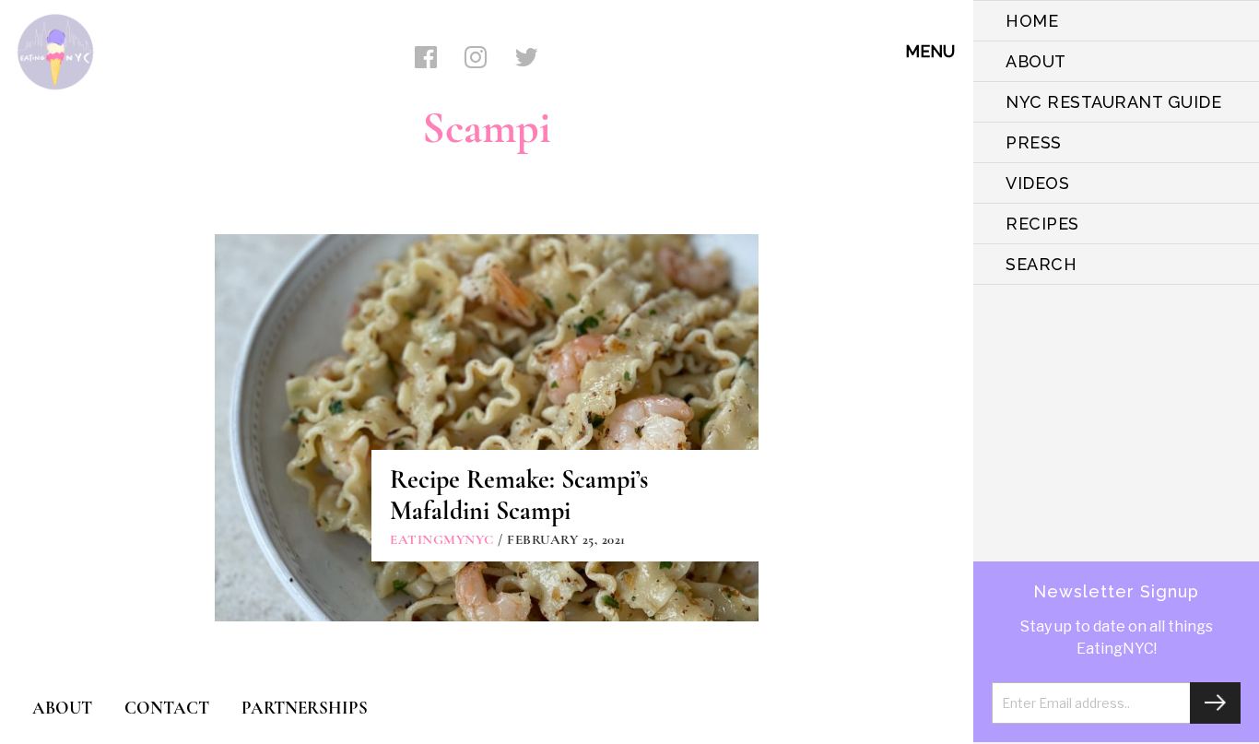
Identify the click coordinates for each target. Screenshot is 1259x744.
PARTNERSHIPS (304, 707)
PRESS (1034, 142)
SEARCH (1041, 264)
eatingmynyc (442, 539)
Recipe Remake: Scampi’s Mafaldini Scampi (519, 495)
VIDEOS (1037, 183)
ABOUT (1036, 61)
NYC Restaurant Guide (1113, 102)
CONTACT (166, 707)
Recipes (1042, 223)
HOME (1032, 20)
